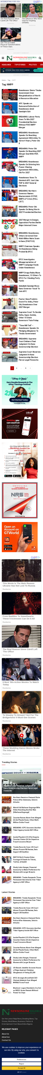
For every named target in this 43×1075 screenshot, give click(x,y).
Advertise (6, 1037)
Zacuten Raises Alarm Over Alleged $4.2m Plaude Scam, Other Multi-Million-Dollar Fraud (27, 820)
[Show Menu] (3, 58)
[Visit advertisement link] (21, 70)
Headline (7, 133)
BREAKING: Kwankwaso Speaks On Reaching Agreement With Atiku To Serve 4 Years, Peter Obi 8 (30, 138)
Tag (9, 80)
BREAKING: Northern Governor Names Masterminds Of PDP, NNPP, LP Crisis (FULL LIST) (28, 196)
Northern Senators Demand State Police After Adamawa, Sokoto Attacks (26, 799)
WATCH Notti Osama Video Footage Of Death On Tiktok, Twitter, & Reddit (24, 859)
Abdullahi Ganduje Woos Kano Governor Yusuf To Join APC (29, 289)
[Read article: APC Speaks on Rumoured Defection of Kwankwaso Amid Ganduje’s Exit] (10, 108)
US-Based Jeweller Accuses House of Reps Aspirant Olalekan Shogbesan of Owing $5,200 (27, 970)
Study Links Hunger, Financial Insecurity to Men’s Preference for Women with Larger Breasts (26, 869)
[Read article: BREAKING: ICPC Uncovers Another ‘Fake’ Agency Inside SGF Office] (6, 830)
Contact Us (6, 1040)
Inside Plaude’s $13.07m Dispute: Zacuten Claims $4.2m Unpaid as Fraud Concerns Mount (26, 839)
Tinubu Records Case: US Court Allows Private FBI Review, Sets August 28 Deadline (25, 849)
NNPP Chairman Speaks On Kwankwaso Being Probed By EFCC (29, 249)
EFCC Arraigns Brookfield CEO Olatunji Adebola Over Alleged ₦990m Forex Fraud (25, 980)
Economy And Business (8, 92)
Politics (33, 65)
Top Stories (19, 65)
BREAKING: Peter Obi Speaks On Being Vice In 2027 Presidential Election (30, 209)
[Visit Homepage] (21, 58)
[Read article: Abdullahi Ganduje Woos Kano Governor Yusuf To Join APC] (10, 290)
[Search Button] (40, 58)
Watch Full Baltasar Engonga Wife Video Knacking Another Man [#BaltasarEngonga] (26, 810)
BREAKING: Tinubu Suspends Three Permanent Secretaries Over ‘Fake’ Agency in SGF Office (27, 879)
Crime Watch (8, 233)
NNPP (14, 80)
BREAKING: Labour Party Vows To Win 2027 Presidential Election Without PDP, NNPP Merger (29, 122)
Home (4, 80)
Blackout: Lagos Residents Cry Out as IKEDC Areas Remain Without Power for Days (27, 990)
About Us (5, 1034)
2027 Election (8, 117)
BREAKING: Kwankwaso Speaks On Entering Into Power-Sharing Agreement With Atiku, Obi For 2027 (29, 167)
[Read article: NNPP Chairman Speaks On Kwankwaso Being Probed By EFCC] (10, 250)
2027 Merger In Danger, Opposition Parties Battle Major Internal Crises (30, 222)
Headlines (6, 65)
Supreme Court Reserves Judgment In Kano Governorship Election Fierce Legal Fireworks (21, 788)
